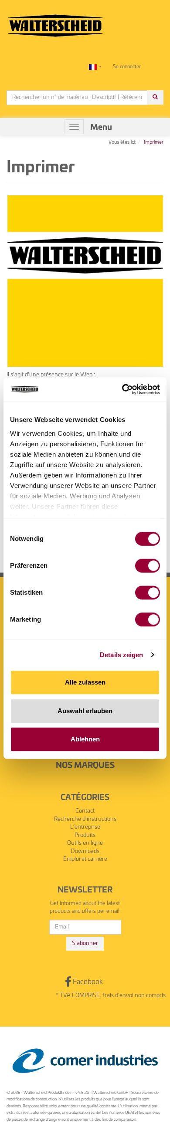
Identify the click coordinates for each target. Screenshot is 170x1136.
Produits (85, 835)
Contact (85, 811)
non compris (150, 995)
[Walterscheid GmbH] (55, 22)
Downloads (85, 851)
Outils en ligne (85, 843)
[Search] (155, 97)
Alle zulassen (85, 682)
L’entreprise (85, 827)
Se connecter (127, 66)
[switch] (147, 566)
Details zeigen (121, 655)
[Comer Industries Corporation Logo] (85, 1061)
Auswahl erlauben (85, 711)
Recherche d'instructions (85, 819)
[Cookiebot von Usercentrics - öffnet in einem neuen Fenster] (122, 389)
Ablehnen (85, 739)
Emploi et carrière (85, 859)
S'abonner (85, 943)
